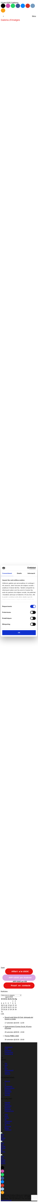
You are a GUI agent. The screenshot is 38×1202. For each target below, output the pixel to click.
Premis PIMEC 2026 (12, 1036)
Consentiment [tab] (7, 573)
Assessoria (8, 1047)
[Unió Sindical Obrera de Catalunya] (9, 2)
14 (11, 1005)
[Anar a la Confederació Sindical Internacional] (3, 1163)
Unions (7, 1072)
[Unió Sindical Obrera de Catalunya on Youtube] (28, 6)
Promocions (9, 1052)
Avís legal (6, 1115)
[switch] (33, 612)
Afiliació (7, 1074)
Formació (8, 1050)
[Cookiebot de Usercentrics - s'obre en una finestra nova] (27, 568)
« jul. (2, 1013)
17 (2, 1007)
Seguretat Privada (8, 1092)
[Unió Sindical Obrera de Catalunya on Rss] (3, 10)
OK (19, 632)
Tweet (3, 967)
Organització (9, 1070)
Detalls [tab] (19, 573)
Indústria (8, 1090)
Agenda (7, 1102)
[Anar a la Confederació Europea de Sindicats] (3, 1151)
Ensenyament (9, 1088)
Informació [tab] (31, 573)
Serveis (7, 1095)
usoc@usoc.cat (6, 1200)
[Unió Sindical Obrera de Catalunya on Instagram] (8, 6)
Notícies (7, 1107)
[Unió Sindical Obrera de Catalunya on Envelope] (32, 6)
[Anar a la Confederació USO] (3, 1140)
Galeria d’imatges (8, 1105)
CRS (6, 1049)
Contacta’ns (9, 1054)
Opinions (8, 1109)
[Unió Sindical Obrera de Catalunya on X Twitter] (3, 6)
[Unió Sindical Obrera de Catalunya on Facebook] (18, 6)
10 (2, 1005)
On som (6, 1067)
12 (6, 1005)
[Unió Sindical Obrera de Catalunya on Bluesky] (23, 6)
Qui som (6, 1064)
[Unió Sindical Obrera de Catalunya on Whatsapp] (13, 6)
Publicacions (9, 1111)
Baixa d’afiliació (8, 1129)
